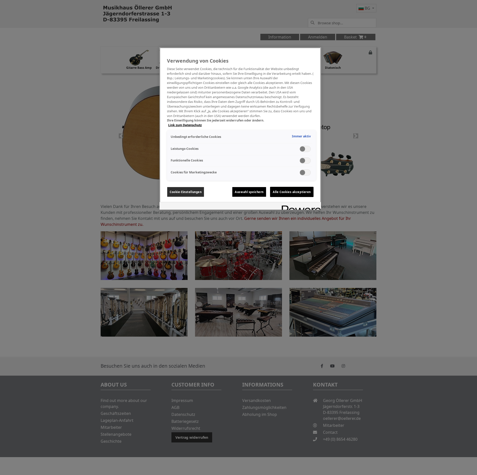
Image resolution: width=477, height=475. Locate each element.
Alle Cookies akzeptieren (292, 192)
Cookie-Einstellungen (185, 192)
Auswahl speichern (249, 192)
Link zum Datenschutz (185, 125)
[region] (240, 128)
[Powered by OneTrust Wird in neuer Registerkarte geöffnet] (299, 206)
